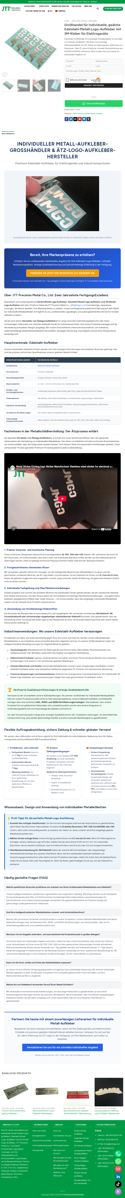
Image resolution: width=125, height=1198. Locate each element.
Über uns (88, 6)
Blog (50, 11)
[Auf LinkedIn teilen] (84, 119)
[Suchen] (98, 8)
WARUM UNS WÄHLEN (60, 6)
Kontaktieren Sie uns (35, 11)
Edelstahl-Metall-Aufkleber (84, 21)
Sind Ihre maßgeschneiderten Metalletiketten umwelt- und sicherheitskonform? (45, 912)
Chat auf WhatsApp (95, 103)
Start (66, 21)
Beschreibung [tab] (8, 134)
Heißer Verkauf (78, 113)
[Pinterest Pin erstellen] (80, 119)
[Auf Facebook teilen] (67, 119)
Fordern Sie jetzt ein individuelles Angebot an (62, 273)
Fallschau (76, 6)
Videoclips (44, 6)
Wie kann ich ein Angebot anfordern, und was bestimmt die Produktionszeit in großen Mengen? (53, 934)
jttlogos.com (80, 305)
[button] (5, 74)
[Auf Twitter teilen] (71, 119)
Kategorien (29, 6)
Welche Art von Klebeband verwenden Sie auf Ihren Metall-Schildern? (39, 984)
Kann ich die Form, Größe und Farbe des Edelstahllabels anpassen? (38, 962)
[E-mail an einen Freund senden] (75, 119)
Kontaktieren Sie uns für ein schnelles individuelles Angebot (62, 1047)
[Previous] (6, 48)
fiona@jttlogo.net (112, 1144)
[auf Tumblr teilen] (89, 119)
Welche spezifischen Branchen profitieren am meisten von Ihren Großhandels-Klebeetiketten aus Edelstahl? (58, 887)
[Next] (56, 48)
